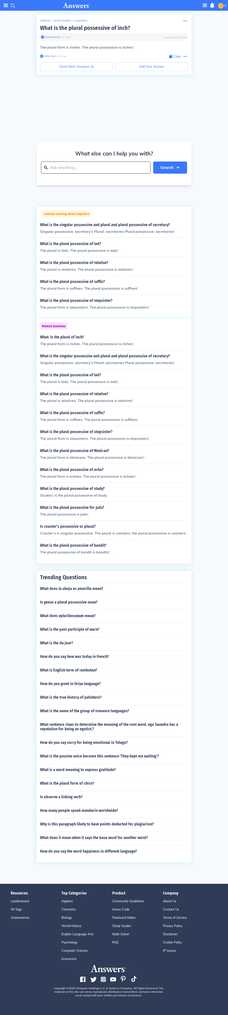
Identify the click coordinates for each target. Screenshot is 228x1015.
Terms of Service (175, 918)
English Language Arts (77, 934)
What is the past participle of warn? (69, 629)
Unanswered (20, 918)
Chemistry (68, 909)
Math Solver (120, 934)
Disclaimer (170, 934)
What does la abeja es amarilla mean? (71, 588)
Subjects (45, 20)
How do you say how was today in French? (74, 656)
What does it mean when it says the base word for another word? (94, 837)
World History (71, 926)
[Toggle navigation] (6, 5)
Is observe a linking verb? (61, 796)
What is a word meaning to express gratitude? (78, 769)
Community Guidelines (128, 901)
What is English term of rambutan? (68, 670)
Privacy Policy (172, 926)
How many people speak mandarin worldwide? (79, 810)
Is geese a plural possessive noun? (68, 602)
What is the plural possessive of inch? (85, 28)
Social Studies (62, 20)
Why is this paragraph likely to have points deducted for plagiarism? (97, 824)
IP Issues (169, 951)
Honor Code (121, 909)
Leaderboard (20, 901)
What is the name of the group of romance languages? (84, 710)
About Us (169, 901)
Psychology (69, 942)
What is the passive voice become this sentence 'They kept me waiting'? (99, 756)
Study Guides (121, 926)
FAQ (115, 942)
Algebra (67, 901)
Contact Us (171, 909)
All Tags (16, 909)
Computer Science (74, 951)
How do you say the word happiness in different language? (88, 851)
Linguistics (81, 20)
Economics (69, 959)
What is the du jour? (56, 643)
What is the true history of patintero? (71, 697)
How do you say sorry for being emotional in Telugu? (84, 742)
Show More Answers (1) (76, 67)
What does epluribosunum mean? (68, 615)
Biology (66, 918)
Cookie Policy (172, 942)
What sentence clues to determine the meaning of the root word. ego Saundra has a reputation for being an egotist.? (109, 726)
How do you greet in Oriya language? (70, 683)
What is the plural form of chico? (67, 783)
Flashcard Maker (124, 918)
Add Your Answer (151, 67)
